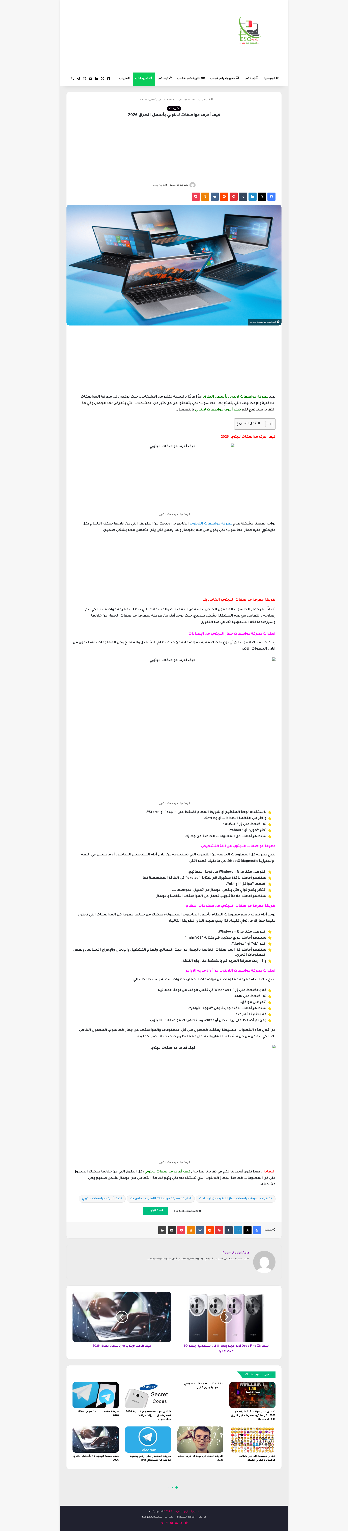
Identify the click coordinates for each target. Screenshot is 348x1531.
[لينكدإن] (253, 197)
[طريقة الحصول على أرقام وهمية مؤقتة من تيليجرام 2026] (148, 1439)
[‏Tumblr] (243, 197)
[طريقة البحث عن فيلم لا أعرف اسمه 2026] (200, 1439)
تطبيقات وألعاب (190, 78)
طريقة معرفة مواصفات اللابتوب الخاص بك (160, 1198)
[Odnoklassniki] (205, 197)
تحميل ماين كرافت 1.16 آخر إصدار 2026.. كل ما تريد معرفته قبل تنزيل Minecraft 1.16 (253, 1416)
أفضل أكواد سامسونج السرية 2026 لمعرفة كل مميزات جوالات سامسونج (148, 1416)
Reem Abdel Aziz (179, 186)
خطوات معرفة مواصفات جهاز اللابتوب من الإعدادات (234, 1198)
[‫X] (262, 197)
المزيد (126, 78)
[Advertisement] (137, 40)
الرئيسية (270, 78)
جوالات (251, 78)
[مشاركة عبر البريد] (172, 1230)
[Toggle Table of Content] (266, 424)
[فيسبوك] (271, 197)
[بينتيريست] (234, 197)
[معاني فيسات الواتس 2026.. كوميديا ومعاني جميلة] (252, 1439)
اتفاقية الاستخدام (186, 1517)
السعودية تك (156, 1511)
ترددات (164, 78)
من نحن (202, 1517)
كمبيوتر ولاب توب (224, 78)
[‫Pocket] (196, 197)
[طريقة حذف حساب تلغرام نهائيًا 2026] (95, 1395)
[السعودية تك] (250, 31)
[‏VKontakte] (215, 197)
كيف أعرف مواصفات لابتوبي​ (101, 1198)
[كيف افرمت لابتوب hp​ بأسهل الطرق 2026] (95, 1439)
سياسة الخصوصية (152, 1517)
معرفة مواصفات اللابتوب (211, 524)
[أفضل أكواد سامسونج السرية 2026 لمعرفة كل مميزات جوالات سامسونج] (148, 1395)
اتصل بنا (169, 1517)
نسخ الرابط (155, 1210)
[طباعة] (162, 1230)
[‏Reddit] (224, 197)
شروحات (143, 78)
